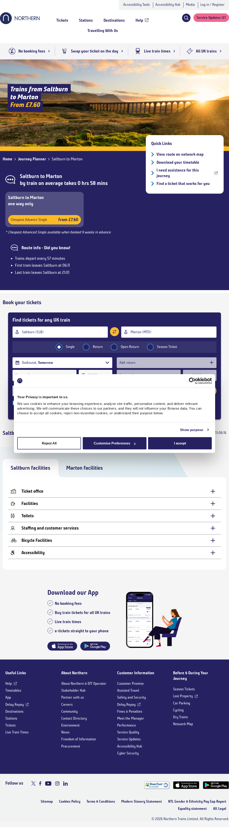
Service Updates (129, 739)
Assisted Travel (128, 690)
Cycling (178, 710)
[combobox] (60, 332)
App (8, 697)
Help (8, 683)
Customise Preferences (112, 443)
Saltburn (29, 176)
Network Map (183, 724)
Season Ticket (167, 347)
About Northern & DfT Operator (83, 683)
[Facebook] (40, 783)
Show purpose (191, 430)
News (65, 732)
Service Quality (128, 732)
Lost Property (183, 696)
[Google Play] (216, 785)
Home (7, 159)
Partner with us (72, 697)
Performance (126, 725)
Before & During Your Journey (190, 675)
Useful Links (15, 672)
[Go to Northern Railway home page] (20, 22)
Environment (70, 725)
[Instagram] (57, 783)
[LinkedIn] (65, 783)
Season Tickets (184, 689)
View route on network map (180, 154)
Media (190, 4)
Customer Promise (130, 683)
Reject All (49, 443)
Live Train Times (17, 732)
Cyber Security (128, 753)
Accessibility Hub (167, 4)
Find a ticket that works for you (183, 183)
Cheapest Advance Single (44, 219)
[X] (33, 783)
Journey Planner (32, 159)
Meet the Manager (130, 718)
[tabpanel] (114, 523)
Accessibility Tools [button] (136, 4)
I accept (180, 443)
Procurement (70, 746)
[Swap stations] (114, 331)
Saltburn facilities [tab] (30, 468)
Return (98, 347)
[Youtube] (48, 783)
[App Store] (186, 785)
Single (70, 347)
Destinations (14, 711)
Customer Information (135, 672)
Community (69, 711)
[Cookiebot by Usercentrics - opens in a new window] (192, 380)
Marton (54, 176)
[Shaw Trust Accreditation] (156, 785)
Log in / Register (212, 4)
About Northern (74, 672)
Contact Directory (74, 718)
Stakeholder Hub (73, 690)
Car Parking (181, 703)
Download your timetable (178, 162)
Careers (67, 704)
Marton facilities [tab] (84, 468)
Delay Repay (14, 704)
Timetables (13, 690)
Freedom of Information (78, 739)
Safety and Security (131, 697)
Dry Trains (180, 717)
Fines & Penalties (129, 711)
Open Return (130, 347)
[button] (186, 17)
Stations (11, 718)
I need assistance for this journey (178, 173)
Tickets (10, 725)
